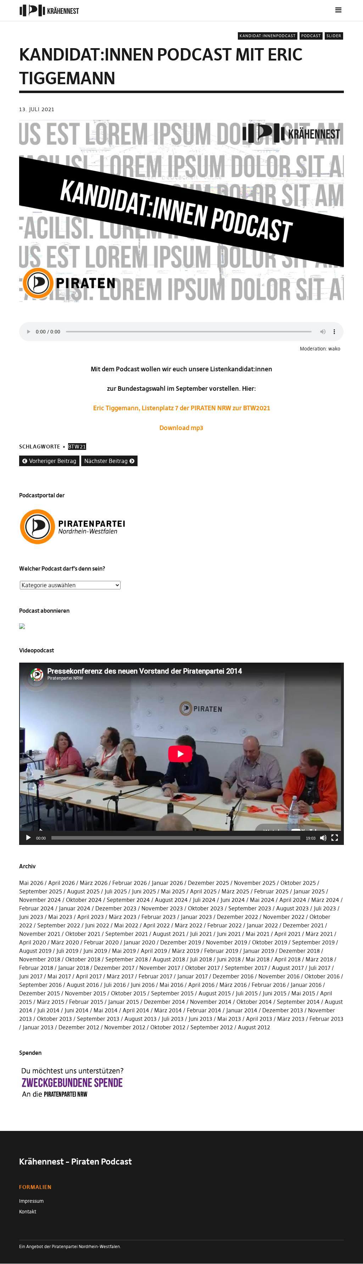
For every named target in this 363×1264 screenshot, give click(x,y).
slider (333, 35)
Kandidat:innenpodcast (268, 35)
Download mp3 (181, 428)
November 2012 (124, 1027)
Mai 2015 (303, 993)
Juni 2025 (144, 891)
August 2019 (35, 950)
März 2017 (120, 976)
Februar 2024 (36, 908)
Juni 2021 (229, 933)
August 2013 (140, 1018)
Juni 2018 (229, 959)
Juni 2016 (143, 984)
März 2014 (168, 1010)
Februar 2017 (155, 976)
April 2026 (61, 882)
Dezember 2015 (39, 993)
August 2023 (292, 908)
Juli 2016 (115, 984)
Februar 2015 (86, 1001)
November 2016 (279, 976)
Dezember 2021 (303, 925)
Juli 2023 (325, 908)
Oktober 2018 (82, 959)
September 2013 (98, 1018)
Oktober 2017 (202, 967)
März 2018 (319, 959)
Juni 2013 (200, 1018)
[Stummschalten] (323, 837)
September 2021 (126, 933)
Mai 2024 (262, 899)
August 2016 (83, 984)
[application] (181, 754)
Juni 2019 (95, 950)
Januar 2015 (123, 1001)
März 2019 (185, 950)
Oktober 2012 (167, 1027)
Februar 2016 (269, 984)
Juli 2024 (204, 899)
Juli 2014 (48, 1010)
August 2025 (83, 891)
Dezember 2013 (282, 1010)
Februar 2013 (326, 1018)
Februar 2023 (158, 916)
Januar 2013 (38, 1027)
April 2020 (32, 942)
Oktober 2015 (128, 993)
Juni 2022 (97, 925)
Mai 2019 (124, 950)
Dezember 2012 (78, 1027)
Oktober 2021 (82, 933)
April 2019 (154, 950)
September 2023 (249, 908)
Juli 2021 (201, 933)
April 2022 (156, 925)
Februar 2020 (101, 942)
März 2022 (188, 925)
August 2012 (254, 1027)
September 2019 (313, 942)
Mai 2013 (229, 1018)
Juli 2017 (319, 967)
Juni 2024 (232, 899)
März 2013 (291, 1018)
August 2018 (169, 959)
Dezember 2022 (237, 916)
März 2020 (65, 942)
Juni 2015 (274, 993)
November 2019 (226, 942)
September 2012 (211, 1027)
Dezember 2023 (115, 908)
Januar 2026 (167, 882)
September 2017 (246, 967)
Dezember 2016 (233, 976)
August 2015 (215, 993)
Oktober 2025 (298, 882)
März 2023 (122, 916)
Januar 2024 (74, 908)
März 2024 (325, 899)
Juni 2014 (77, 1010)
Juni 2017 (31, 976)
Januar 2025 (309, 891)
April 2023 (90, 916)
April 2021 (287, 933)
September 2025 (40, 891)
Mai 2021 (257, 933)
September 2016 (40, 984)
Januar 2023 (196, 916)
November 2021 (39, 933)
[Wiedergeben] (28, 837)
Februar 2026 (129, 882)
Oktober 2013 (54, 1018)
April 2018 (287, 959)
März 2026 (93, 882)
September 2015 (172, 993)
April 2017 (89, 976)
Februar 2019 (221, 950)
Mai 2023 (60, 916)
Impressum (31, 1201)
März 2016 (233, 984)
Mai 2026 (31, 882)
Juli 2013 (173, 1018)
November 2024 (40, 899)
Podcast (311, 35)
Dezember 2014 (164, 1001)
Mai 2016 (171, 984)
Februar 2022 (224, 925)
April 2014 (136, 1010)
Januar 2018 (73, 967)
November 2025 (254, 882)
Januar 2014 (241, 1010)
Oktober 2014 (254, 1001)
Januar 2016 (306, 984)
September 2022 (58, 925)
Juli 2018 (201, 959)
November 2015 (85, 993)
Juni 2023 (31, 916)
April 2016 (201, 984)
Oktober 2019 (269, 942)
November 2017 (159, 967)
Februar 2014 (204, 1010)
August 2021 (169, 933)
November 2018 (39, 959)
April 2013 (259, 1018)
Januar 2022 (262, 925)
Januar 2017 (192, 976)
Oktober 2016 (322, 976)
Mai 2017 (59, 976)
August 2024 (171, 899)
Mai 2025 (173, 891)
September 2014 (298, 1001)
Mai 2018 (257, 959)
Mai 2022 (126, 925)
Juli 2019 (67, 950)
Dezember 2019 (180, 942)
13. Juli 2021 (37, 109)
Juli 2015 (247, 993)
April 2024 (292, 899)
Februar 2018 (36, 967)
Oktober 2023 (205, 908)
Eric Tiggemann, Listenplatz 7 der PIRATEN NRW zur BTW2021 (181, 408)
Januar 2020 (139, 942)
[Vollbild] (334, 837)
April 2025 (203, 891)
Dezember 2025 (208, 882)
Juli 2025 (116, 891)
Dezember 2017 (114, 967)
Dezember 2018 (299, 950)
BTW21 (77, 446)
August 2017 (288, 967)
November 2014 (210, 1001)
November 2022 (284, 916)
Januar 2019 (258, 950)
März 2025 (235, 891)
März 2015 (50, 1001)
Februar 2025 (271, 891)
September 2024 (128, 899)
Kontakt (27, 1211)
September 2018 (126, 959)
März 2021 (319, 933)
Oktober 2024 (84, 899)
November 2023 (162, 908)
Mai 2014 (106, 1010)
